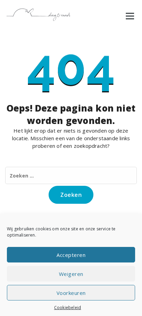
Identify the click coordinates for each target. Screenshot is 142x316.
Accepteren (71, 254)
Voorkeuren (71, 292)
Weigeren (71, 273)
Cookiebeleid (67, 307)
